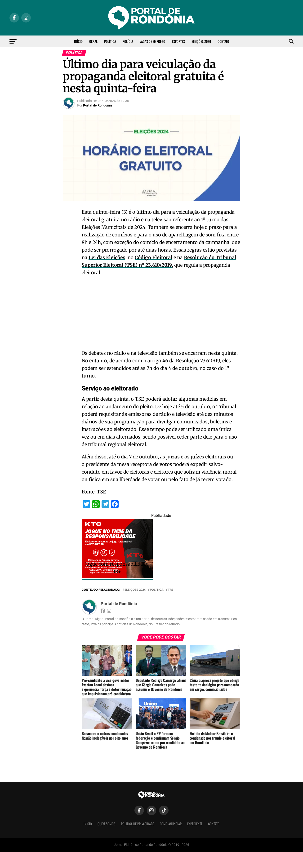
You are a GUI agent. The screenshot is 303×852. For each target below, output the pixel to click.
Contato (223, 41)
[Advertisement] (161, 314)
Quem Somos (106, 823)
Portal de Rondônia (97, 105)
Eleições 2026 (201, 41)
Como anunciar (171, 823)
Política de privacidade (137, 823)
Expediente (194, 823)
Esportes (178, 41)
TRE (170, 589)
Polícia (128, 41)
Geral (93, 41)
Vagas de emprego (152, 41)
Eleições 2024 (135, 589)
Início (78, 41)
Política (110, 41)
